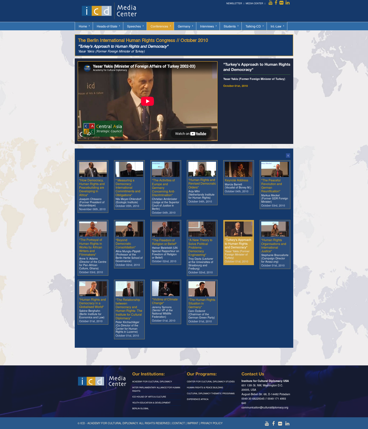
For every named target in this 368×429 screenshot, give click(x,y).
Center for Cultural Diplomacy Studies (211, 381)
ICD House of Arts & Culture (149, 396)
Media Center (254, 3)
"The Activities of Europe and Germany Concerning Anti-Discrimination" (163, 187)
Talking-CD (253, 26)
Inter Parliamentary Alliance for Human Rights (156, 389)
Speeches (134, 26)
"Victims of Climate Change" (165, 301)
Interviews (207, 26)
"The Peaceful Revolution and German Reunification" (271, 185)
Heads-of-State (107, 26)
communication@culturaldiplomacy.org (265, 407)
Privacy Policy (212, 423)
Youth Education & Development (151, 402)
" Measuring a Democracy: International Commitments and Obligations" (128, 187)
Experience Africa (197, 399)
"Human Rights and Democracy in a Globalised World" (92, 303)
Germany (184, 26)
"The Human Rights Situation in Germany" (201, 303)
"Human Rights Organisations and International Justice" (273, 245)
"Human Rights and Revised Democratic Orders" (202, 183)
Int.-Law (276, 26)
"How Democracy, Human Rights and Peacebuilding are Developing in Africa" (92, 187)
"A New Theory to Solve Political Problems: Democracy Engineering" (200, 247)
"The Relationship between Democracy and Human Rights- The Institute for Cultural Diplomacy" (129, 308)
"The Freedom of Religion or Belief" (164, 242)
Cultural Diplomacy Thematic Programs (211, 393)
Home (83, 26)
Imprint (192, 423)
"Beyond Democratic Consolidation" (126, 243)
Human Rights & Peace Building (205, 387)
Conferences (159, 26)
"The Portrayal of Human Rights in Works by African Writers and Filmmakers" (90, 247)
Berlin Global (140, 408)
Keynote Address (236, 180)
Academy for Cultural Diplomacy (152, 381)
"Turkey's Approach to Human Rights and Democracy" (238, 243)
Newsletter (234, 3)
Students (230, 26)
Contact (178, 423)
